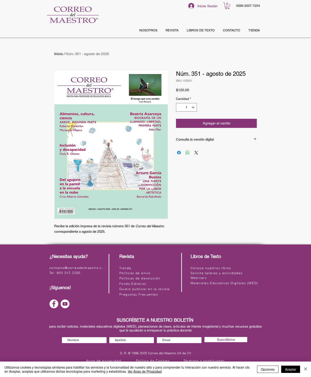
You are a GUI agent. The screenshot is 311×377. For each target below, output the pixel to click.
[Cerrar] (305, 369)
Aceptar (290, 369)
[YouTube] (65, 303)
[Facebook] (53, 303)
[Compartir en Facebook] (179, 152)
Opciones (268, 369)
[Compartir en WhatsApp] (187, 152)
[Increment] (193, 107)
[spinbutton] (186, 107)
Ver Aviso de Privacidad (145, 371)
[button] (227, 6)
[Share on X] (196, 152)
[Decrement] (179, 107)
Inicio (58, 54)
